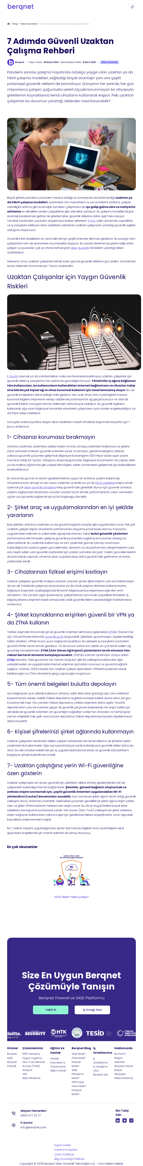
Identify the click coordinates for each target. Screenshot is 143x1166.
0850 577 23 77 (31, 1115)
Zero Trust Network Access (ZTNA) (33, 1064)
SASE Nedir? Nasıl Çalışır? (71, 897)
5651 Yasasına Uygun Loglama (32, 1056)
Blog (15, 24)
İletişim (118, 1058)
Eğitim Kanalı (58, 1070)
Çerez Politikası (64, 1154)
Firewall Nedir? (76, 1064)
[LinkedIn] (118, 1120)
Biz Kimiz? (120, 1054)
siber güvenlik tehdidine (40, 487)
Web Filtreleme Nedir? (78, 1074)
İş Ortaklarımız (100, 1060)
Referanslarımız (123, 1078)
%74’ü (91, 221)
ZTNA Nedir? (79, 1058)
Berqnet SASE (12, 1056)
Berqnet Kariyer (123, 1066)
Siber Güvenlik (29, 24)
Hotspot (27, 1070)
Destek (54, 1058)
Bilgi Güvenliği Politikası (69, 1159)
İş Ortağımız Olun (100, 1068)
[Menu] (132, 6)
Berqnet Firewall (12, 1064)
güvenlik (83, 248)
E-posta (12, 376)
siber (74, 248)
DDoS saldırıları (105, 483)
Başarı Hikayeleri (120, 1072)
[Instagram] (131, 1120)
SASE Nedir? (79, 1054)
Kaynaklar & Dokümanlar (58, 1064)
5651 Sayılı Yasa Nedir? (79, 1084)
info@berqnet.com (33, 1127)
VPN (110, 632)
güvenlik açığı (54, 637)
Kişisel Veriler (62, 1145)
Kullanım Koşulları (65, 1150)
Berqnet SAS (100, 1074)
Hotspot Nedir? (77, 1092)
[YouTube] (124, 1120)
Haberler (119, 1062)
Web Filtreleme (31, 1078)
